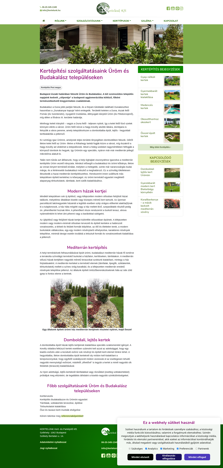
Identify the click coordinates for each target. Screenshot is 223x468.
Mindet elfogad (197, 457)
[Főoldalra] (43, 20)
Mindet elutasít (140, 457)
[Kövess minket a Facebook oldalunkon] (103, 456)
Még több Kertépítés (160, 147)
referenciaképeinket (72, 416)
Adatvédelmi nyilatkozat (53, 442)
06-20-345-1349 (49, 7)
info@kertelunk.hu (51, 10)
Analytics (153, 448)
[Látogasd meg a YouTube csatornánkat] (108, 456)
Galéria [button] (146, 20)
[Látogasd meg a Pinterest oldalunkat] (114, 456)
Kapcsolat (171, 20)
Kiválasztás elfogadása (168, 457)
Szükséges (137, 448)
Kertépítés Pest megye (51, 87)
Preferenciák (186, 448)
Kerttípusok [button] (121, 20)
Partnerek (203, 448)
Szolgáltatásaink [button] (89, 20)
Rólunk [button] (60, 20)
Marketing (168, 448)
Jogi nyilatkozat (48, 448)
